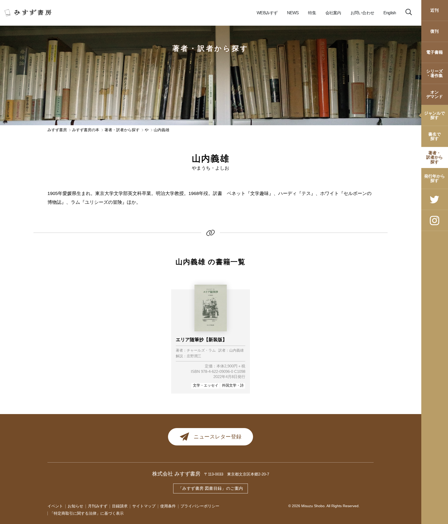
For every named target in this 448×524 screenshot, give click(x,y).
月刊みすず (97, 506)
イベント (55, 506)
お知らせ (75, 506)
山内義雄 (236, 350)
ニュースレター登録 (218, 436)
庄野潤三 (194, 356)
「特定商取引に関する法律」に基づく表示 (87, 513)
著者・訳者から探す (210, 48)
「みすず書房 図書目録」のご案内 (210, 488)
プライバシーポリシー (199, 506)
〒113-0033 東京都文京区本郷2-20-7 (236, 474)
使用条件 (168, 506)
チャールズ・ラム (201, 350)
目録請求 (120, 506)
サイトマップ (144, 506)
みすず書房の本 (85, 130)
